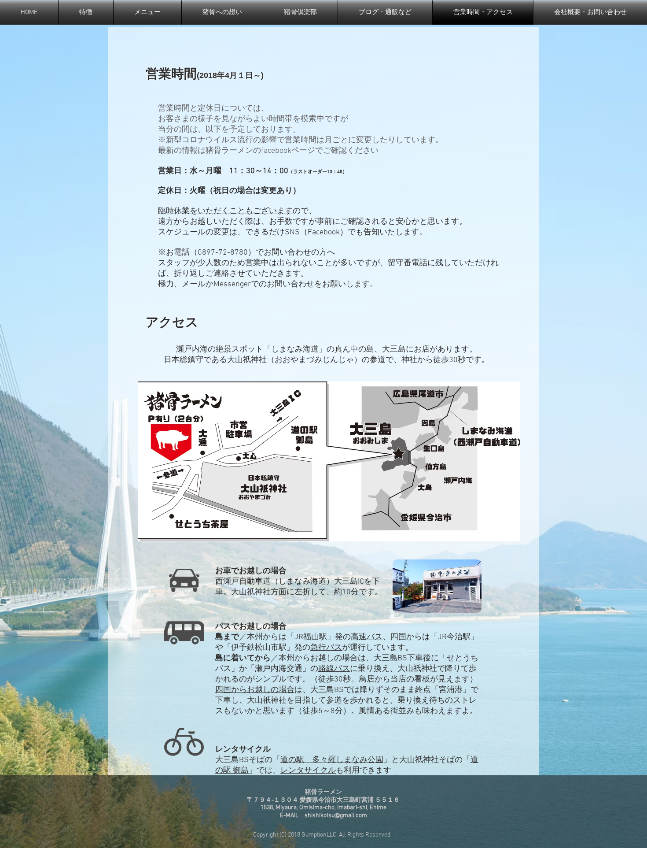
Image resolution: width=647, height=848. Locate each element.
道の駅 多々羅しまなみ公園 (331, 760)
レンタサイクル (308, 770)
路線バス (334, 669)
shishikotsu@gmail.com (336, 815)
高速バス (366, 637)
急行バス (326, 647)
